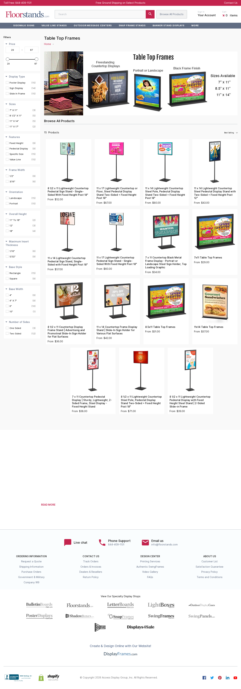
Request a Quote (31, 561)
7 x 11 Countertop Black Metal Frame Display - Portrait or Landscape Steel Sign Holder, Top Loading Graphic (166, 262)
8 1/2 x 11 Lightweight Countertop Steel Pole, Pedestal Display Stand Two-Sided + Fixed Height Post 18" (141, 401)
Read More (48, 504)
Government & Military (31, 577)
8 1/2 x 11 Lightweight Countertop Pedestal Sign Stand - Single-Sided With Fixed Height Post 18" (68, 191)
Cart (224, 11)
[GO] (150, 14)
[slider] (7, 59)
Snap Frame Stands (132, 25)
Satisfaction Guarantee (209, 566)
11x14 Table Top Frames (208, 327)
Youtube (235, 678)
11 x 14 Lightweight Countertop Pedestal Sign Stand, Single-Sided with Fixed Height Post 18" (68, 261)
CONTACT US (91, 556)
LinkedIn (227, 678)
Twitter (212, 678)
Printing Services (150, 561)
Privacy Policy (209, 571)
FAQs (150, 577)
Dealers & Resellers (90, 571)
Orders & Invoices (90, 566)
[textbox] (12, 50)
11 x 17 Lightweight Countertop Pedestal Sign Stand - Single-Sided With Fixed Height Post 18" (117, 260)
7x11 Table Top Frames (208, 257)
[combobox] (105, 14)
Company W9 (31, 582)
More (195, 25)
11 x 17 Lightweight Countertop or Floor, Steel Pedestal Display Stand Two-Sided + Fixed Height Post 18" (117, 193)
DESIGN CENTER (150, 556)
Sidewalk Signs (23, 25)
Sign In (201, 11)
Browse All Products (171, 14)
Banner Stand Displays (168, 25)
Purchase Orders (31, 571)
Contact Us (230, 2)
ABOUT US (209, 556)
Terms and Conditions (209, 577)
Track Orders (90, 561)
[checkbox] (23, 83)
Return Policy (91, 577)
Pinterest (220, 678)
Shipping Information (31, 566)
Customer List (209, 561)
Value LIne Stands (54, 25)
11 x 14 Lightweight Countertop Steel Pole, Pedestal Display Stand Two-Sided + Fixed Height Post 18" (165, 193)
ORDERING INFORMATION (31, 556)
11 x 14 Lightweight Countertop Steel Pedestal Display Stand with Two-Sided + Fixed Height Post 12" (215, 193)
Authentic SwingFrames (150, 566)
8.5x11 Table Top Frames (160, 327)
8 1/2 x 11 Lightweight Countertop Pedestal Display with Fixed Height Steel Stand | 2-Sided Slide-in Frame (190, 401)
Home (47, 44)
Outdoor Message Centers (93, 25)
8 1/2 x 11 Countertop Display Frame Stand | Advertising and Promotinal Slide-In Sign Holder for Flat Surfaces (67, 332)
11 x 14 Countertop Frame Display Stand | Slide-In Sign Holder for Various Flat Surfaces (117, 330)
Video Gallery (150, 571)
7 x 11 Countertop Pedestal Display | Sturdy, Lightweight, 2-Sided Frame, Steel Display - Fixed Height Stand (92, 401)
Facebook (204, 678)
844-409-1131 (23, 2)
